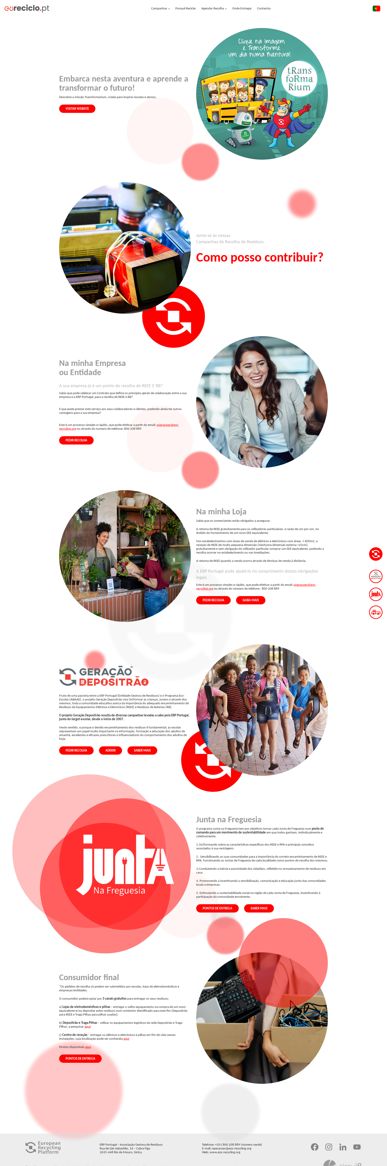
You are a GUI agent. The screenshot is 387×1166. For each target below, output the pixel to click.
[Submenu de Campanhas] (169, 9)
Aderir (110, 750)
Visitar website (77, 109)
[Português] (376, 9)
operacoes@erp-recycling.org (231, 1148)
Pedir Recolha (76, 440)
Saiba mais (251, 600)
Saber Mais (142, 750)
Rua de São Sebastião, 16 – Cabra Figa (125, 1148)
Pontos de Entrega (217, 908)
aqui (87, 1027)
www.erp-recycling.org (225, 1152)
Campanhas (159, 8)
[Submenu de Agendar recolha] (226, 9)
